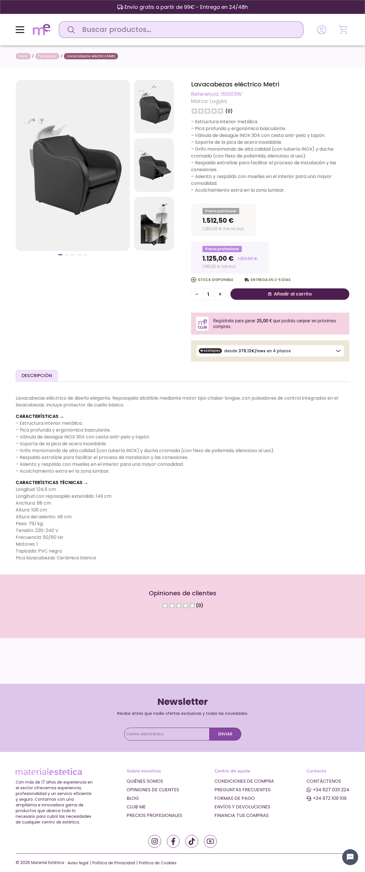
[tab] (37, 375)
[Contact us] (350, 857)
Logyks (218, 101)
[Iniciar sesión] (321, 29)
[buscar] (69, 29)
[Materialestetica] (41, 29)
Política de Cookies (158, 863)
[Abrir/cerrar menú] (20, 29)
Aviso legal (78, 863)
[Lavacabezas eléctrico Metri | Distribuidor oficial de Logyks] (73, 165)
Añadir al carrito (293, 294)
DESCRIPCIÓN (37, 375)
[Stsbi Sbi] (154, 841)
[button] (60, 254)
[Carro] (343, 29)
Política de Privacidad (113, 863)
